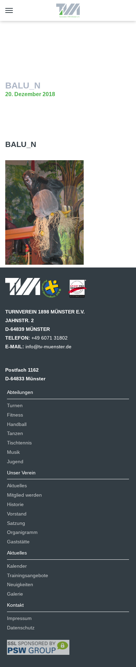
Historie (15, 504)
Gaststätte (18, 541)
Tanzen (15, 433)
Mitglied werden (24, 495)
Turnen (15, 405)
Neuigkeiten (20, 584)
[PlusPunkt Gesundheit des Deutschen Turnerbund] (54, 291)
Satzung (16, 523)
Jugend (15, 461)
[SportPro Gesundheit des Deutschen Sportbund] (81, 291)
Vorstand (17, 514)
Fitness (15, 415)
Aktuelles (17, 485)
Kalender (17, 566)
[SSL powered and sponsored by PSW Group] (38, 644)
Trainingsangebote (27, 575)
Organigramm (22, 532)
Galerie (15, 594)
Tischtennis (19, 442)
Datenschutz (21, 627)
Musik (13, 452)
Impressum (19, 618)
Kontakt (15, 605)
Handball (17, 424)
